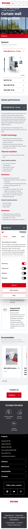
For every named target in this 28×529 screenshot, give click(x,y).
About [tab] (23, 236)
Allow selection (14, 290)
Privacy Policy (19, 515)
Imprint (5, 517)
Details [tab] (14, 236)
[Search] (17, 3)
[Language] (13, 3)
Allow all (14, 285)
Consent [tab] (5, 236)
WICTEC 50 (8, 80)
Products (4, 8)
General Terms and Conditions (17, 517)
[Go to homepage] (6, 4)
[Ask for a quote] (21, 3)
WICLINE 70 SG (9, 90)
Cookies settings (14, 519)
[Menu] (25, 3)
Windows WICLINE (14, 8)
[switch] (24, 268)
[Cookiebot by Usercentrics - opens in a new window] (19, 232)
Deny (14, 295)
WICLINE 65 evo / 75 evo (12, 51)
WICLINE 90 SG (9, 85)
